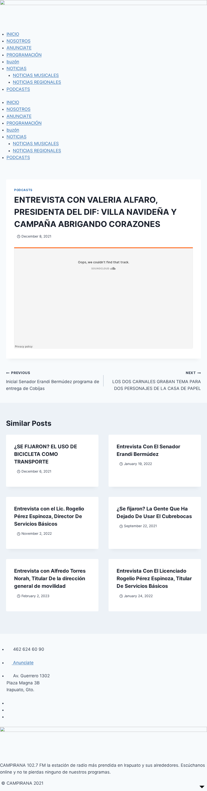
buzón (13, 61)
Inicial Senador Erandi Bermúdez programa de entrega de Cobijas (52, 381)
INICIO (13, 34)
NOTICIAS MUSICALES (36, 75)
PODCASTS (18, 89)
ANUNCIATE (19, 47)
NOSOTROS (19, 40)
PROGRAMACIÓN (24, 54)
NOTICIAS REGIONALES (37, 82)
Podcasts (23, 190)
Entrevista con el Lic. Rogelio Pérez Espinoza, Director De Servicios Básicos (49, 516)
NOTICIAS (17, 68)
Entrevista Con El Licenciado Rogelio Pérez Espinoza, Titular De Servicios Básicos (154, 578)
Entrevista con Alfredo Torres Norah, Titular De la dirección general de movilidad (50, 578)
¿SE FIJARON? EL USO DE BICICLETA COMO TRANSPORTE (45, 454)
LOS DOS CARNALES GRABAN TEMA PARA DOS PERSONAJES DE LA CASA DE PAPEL (156, 381)
